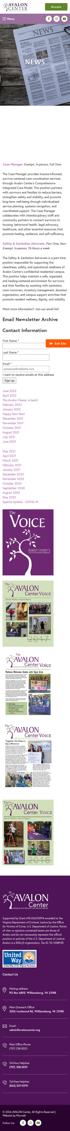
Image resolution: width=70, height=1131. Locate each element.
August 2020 (11, 493)
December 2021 (13, 418)
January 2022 (12, 409)
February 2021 (12, 465)
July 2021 (9, 437)
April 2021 (9, 456)
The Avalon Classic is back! (20, 400)
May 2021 (9, 451)
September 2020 (14, 488)
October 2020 (12, 483)
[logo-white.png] (25, 899)
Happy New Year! (14, 414)
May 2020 (9, 497)
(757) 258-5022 (18, 1048)
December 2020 (13, 474)
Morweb (21, 1115)
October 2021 (12, 428)
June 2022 (9, 391)
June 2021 (9, 441)
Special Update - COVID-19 (20, 502)
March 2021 (10, 460)
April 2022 (9, 395)
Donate (56, 7)
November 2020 (13, 479)
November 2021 (13, 423)
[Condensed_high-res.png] (15, 6)
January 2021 (11, 470)
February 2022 (12, 405)
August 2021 (11, 432)
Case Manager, (13, 164)
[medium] (49, 19)
